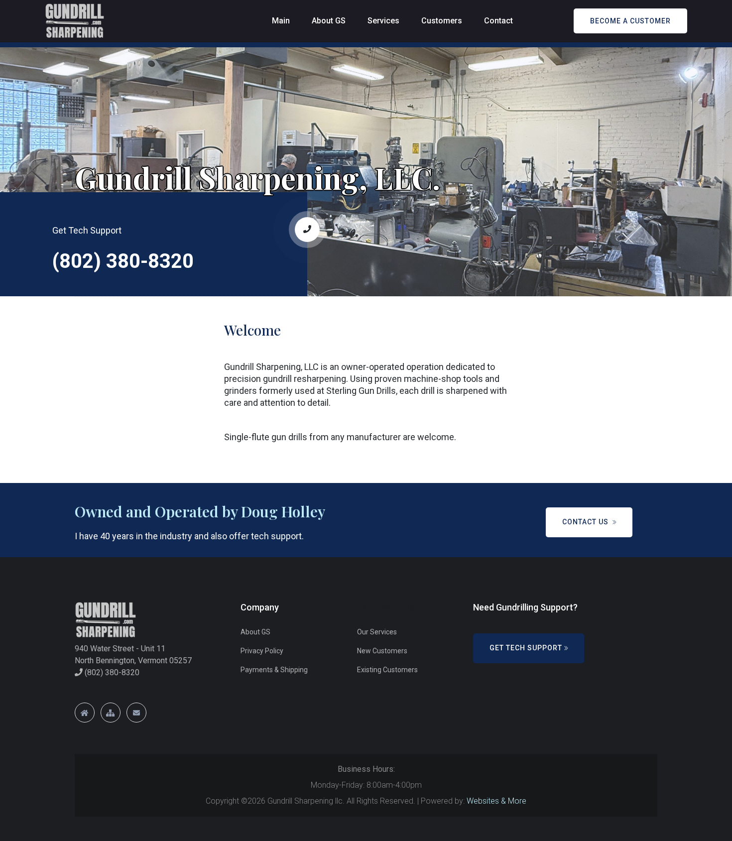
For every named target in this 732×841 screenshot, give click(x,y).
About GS (329, 20)
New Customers (382, 651)
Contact (498, 20)
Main (281, 20)
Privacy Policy (262, 651)
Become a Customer (630, 21)
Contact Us (586, 522)
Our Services (377, 632)
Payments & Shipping (274, 670)
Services (383, 20)
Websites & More (496, 801)
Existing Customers (387, 670)
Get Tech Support (525, 648)
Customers (441, 20)
